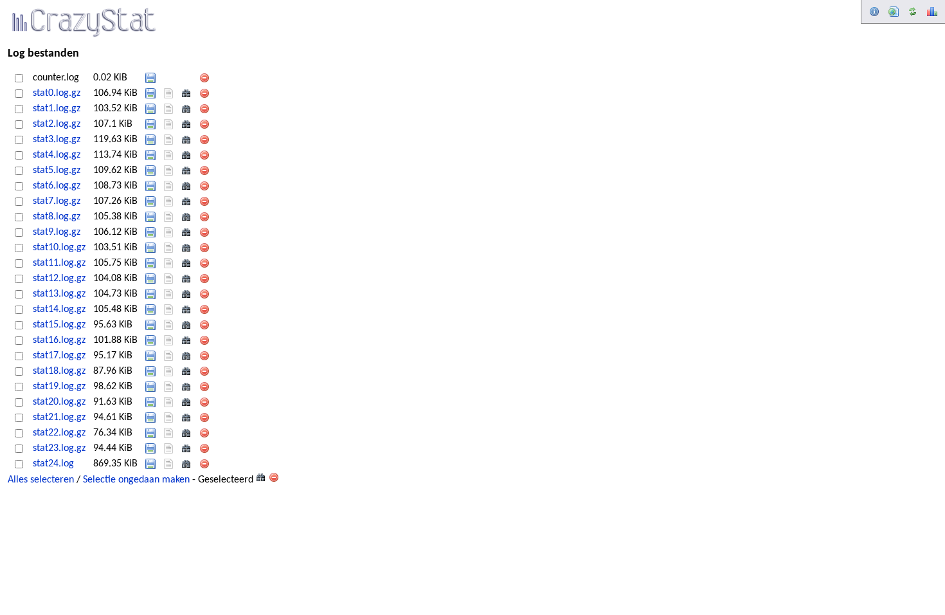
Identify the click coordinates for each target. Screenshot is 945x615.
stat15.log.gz (59, 325)
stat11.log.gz (59, 263)
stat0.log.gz (56, 93)
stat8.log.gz (56, 217)
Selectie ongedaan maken (136, 480)
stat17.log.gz (59, 356)
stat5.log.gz (56, 170)
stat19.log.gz (59, 386)
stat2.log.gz (56, 124)
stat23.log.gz (59, 448)
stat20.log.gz (59, 402)
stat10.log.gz (59, 248)
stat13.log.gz (59, 294)
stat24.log (53, 464)
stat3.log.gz (56, 139)
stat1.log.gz (56, 109)
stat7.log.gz (56, 201)
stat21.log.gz (59, 417)
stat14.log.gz (59, 309)
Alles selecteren (41, 480)
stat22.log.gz (59, 433)
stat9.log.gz (56, 232)
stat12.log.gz (59, 278)
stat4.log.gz (56, 155)
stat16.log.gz (59, 340)
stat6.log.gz (56, 186)
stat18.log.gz (59, 371)
